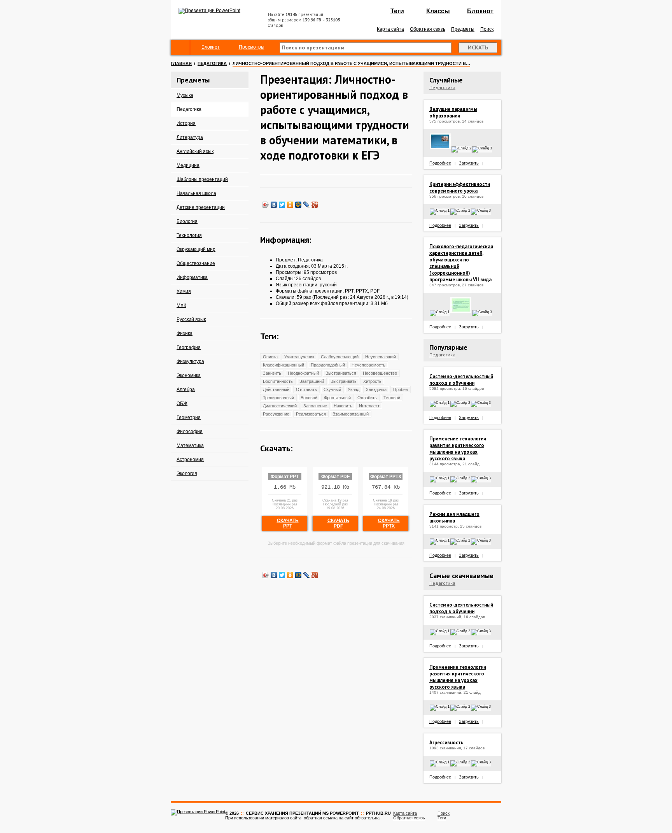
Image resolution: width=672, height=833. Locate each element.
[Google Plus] (315, 205)
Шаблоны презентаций (202, 179)
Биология (187, 221)
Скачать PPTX (389, 523)
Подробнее (440, 163)
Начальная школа (196, 193)
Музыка (185, 95)
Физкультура (190, 361)
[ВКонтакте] (274, 205)
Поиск (487, 29)
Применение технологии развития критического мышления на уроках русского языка (457, 448)
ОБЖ (182, 403)
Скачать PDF (338, 523)
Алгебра (186, 389)
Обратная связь (427, 29)
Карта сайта (390, 29)
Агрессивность (446, 742)
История (186, 123)
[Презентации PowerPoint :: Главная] (209, 10)
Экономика (189, 375)
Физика (184, 333)
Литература (190, 137)
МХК (181, 305)
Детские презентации (201, 207)
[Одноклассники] (290, 205)
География (189, 347)
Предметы (462, 29)
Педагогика (212, 63)
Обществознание (196, 263)
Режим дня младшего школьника (454, 517)
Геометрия (189, 417)
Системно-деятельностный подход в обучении (461, 379)
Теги (397, 11)
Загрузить (469, 163)
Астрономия (190, 459)
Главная (181, 63)
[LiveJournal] (307, 205)
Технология (189, 235)
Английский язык (195, 151)
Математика (190, 445)
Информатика (192, 277)
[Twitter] (282, 205)
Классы (438, 11)
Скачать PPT (288, 523)
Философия (190, 431)
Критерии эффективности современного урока (459, 187)
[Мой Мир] (298, 205)
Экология (187, 473)
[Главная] (180, 47)
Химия (184, 291)
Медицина (188, 165)
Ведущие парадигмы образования (453, 112)
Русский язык (191, 319)
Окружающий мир (196, 249)
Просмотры (251, 47)
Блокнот (480, 11)
